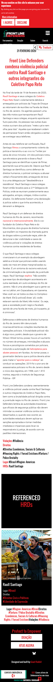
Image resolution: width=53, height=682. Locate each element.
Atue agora (26, 645)
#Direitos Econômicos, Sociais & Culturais (24, 449)
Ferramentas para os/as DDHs (8, 44)
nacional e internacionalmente (18, 220)
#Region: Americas (26, 462)
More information (9, 17)
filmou (15, 147)
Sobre (32, 40)
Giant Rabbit (36, 662)
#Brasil (12, 462)
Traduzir (47, 47)
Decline (22, 22)
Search (45, 40)
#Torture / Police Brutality (21, 612)
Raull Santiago (10, 96)
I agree (7, 22)
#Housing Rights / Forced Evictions (20, 453)
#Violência (18, 441)
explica (28, 275)
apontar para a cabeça (28, 360)
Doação (20, 40)
